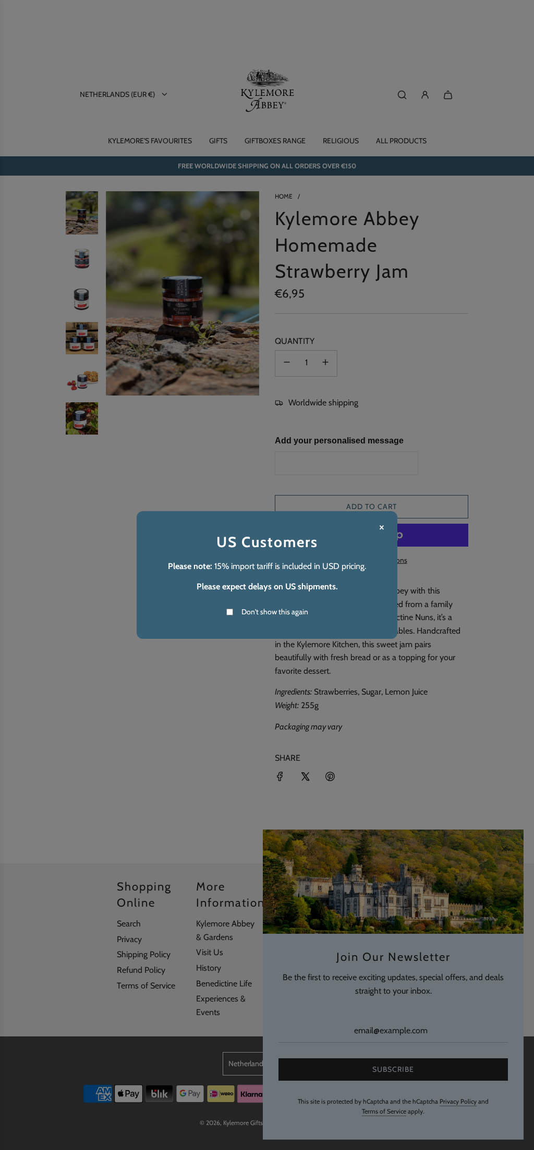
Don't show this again (274, 611)
